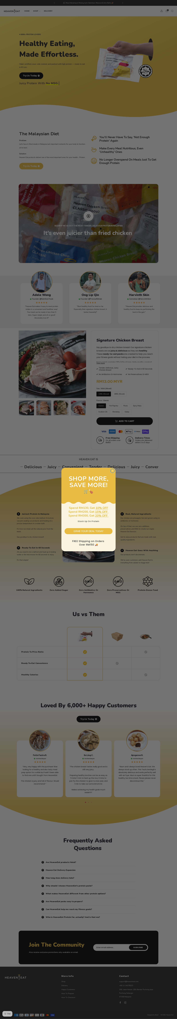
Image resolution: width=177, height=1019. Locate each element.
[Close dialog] (112, 471)
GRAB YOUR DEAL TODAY (88, 531)
